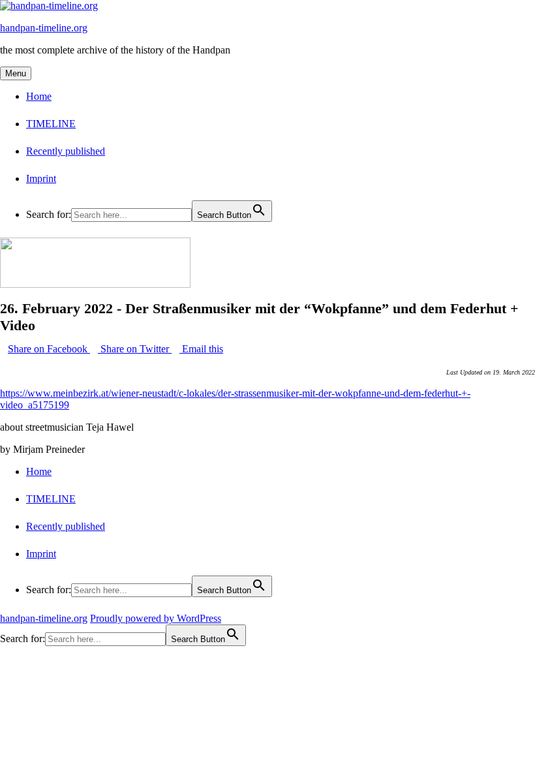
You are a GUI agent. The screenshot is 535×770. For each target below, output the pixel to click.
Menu (15, 73)
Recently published (65, 151)
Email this (201, 348)
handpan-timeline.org (43, 27)
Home (39, 96)
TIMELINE (51, 123)
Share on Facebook (49, 348)
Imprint (41, 178)
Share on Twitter (135, 348)
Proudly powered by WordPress (155, 618)
